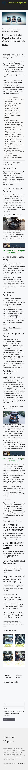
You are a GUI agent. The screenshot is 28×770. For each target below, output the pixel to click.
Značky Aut (18, 29)
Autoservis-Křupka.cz (16, 3)
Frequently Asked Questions (11, 120)
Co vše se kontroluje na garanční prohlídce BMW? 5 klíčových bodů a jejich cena (13, 157)
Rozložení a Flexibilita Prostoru (13, 103)
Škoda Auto (6, 29)
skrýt (18, 97)
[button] (20, 7)
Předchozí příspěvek (8, 676)
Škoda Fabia (12, 29)
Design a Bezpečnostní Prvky (12, 106)
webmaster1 (16, 31)
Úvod (4, 54)
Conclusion (6, 119)
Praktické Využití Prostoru (11, 108)
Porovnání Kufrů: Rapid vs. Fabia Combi (14, 99)
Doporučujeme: (9, 143)
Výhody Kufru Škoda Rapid (11, 105)
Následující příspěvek (19, 676)
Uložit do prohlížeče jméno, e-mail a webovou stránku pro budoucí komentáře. (14, 713)
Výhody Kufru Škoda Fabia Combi (12, 110)
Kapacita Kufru (9, 101)
